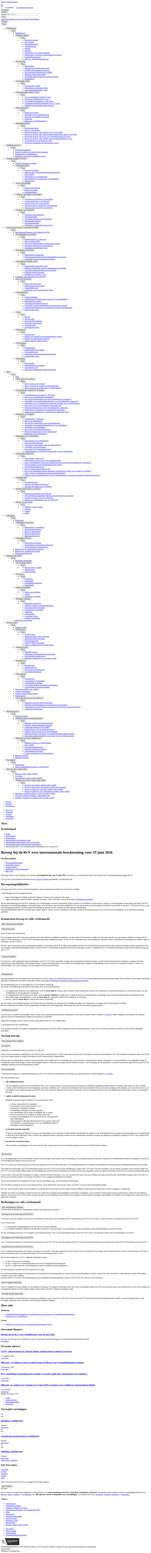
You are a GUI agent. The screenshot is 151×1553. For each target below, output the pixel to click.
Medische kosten (21, 716)
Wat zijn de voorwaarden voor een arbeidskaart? (42, 423)
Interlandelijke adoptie (33, 301)
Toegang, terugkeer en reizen (26, 163)
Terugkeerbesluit (31, 217)
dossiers (17, 1494)
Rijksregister (19, 765)
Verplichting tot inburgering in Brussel (39, 545)
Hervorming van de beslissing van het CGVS (17, 1247)
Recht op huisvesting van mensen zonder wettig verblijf (45, 787)
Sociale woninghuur (22, 691)
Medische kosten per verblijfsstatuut (38, 743)
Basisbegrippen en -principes (35, 239)
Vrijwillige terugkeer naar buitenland (38, 219)
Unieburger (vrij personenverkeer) (37, 53)
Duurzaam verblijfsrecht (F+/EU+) (37, 99)
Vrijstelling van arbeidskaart (35, 427)
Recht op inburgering (32, 532)
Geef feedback (7, 1486)
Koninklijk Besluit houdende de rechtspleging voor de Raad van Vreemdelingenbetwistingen (40, 1314)
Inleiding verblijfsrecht (12, 1421)
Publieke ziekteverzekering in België (38, 725)
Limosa (27, 511)
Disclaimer (10, 1529)
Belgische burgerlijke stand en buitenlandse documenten (45, 257)
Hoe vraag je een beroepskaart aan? (38, 449)
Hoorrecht (28, 119)
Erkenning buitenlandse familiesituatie (39, 246)
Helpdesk (9, 812)
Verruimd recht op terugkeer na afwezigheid (41, 206)
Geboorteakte (30, 614)
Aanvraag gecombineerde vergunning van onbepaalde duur (47, 412)
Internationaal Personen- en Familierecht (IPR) (32, 232)
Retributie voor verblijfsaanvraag (37, 115)
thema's (3, 1494)
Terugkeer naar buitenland (34, 215)
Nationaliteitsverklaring (33, 583)
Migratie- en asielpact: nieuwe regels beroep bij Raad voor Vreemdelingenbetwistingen (42, 1362)
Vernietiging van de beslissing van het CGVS (17, 1214)
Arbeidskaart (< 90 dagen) (34, 419)
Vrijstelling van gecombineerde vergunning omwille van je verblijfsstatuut (52, 403)
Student (27, 49)
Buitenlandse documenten (34, 255)
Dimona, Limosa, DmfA (34, 507)
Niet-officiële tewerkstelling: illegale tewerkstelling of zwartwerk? (49, 496)
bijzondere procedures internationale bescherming (69, 981)
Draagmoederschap (32, 310)
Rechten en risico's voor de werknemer (39, 498)
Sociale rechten (20, 627)
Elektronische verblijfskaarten (26, 154)
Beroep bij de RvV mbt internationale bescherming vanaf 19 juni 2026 (51, 134)
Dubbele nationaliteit (32, 618)
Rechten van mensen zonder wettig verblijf (40, 785)
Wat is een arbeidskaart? (33, 421)
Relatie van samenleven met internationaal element (43, 337)
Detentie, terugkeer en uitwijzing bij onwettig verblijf (35, 798)
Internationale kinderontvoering (36, 303)
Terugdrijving (30, 181)
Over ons (9, 810)
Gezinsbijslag (30, 679)
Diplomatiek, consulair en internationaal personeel (43, 55)
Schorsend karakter (8, 957)
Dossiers (9, 804)
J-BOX (109, 1015)
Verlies (27, 594)
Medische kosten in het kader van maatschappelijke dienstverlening (49, 734)
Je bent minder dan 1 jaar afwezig (37, 201)
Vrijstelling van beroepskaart (35, 447)
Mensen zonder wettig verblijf (26, 774)
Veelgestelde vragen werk (34, 458)
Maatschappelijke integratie (35, 608)
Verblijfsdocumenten (22, 150)
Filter (3, 17)
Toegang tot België (32, 170)
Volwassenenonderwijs (23, 553)
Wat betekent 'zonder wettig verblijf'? (29, 778)
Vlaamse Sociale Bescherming (26, 694)
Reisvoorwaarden (31, 190)
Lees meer (5, 1341)
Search (4, 12)
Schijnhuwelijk (30, 325)
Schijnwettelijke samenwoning (36, 341)
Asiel (8, 1398)
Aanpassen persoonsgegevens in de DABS (41, 270)
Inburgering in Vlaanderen (34, 527)
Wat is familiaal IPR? (32, 241)
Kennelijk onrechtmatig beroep (12, 1294)
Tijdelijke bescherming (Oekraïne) (37, 70)
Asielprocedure (11, 1400)
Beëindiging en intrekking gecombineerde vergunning (45, 410)
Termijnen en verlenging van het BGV (39, 225)
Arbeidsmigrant (30, 46)
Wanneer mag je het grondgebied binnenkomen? (43, 172)
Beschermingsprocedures (34, 747)
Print (2, 1478)
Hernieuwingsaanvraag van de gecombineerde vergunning (46, 408)
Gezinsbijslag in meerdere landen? (37, 687)
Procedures (29, 579)
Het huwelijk (29, 319)
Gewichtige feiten (31, 616)
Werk (17, 377)
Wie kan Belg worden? (33, 568)
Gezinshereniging (31, 44)
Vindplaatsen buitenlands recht (36, 248)
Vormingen (10, 816)
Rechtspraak (10, 806)
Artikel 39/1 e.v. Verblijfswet (16, 1316)
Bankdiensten (30, 665)
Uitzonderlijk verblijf (32, 86)
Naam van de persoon (33, 284)
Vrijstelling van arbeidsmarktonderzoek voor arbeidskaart (46, 425)
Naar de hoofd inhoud (9, 2)
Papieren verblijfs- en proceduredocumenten (31, 152)
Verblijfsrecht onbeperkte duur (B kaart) (39, 106)
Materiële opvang (31, 652)
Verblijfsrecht (20, 33)
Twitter (3, 1472)
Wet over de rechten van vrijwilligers (38, 487)
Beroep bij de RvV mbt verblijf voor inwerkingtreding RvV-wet (48, 139)
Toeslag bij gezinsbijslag (34, 709)
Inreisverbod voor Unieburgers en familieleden (42, 179)
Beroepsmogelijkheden (14, 863)
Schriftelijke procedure (9, 1010)
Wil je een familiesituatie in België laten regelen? (43, 244)
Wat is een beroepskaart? (34, 443)
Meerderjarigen (30, 572)
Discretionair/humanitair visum (36, 90)
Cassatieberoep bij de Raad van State (38, 141)
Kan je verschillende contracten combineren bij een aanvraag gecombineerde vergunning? (58, 463)
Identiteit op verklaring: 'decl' (35, 275)
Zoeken (4, 14)
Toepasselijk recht (31, 288)
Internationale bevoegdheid (35, 286)
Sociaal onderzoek (31, 641)
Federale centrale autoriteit (34, 272)
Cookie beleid (11, 1533)
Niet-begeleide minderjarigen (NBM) (38, 72)
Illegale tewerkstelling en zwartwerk (38, 494)
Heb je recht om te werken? (35, 384)
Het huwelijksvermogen (33, 321)
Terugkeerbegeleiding (33, 221)
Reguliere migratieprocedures (35, 749)
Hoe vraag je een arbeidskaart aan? (37, 430)
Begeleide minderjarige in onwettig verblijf (40, 658)
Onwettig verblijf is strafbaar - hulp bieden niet (32, 796)
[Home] (5, 10)
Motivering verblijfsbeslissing (35, 121)
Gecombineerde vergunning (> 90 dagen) (40, 395)
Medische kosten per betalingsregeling (39, 723)
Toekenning (29, 581)
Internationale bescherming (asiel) (37, 68)
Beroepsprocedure (12, 1402)
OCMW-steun (30, 634)
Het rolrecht (6, 1046)
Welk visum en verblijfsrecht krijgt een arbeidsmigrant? (45, 473)
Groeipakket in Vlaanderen (35, 681)
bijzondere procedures (85, 899)
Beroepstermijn (7, 974)
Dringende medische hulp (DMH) (37, 727)
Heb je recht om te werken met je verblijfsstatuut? (43, 388)
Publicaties (10, 818)
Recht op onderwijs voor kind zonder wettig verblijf (44, 789)
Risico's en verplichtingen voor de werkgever (41, 500)
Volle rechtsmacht (8, 929)
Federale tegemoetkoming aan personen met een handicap (46, 705)
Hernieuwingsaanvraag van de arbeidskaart (41, 432)
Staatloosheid (29, 79)
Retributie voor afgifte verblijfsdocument (30, 156)
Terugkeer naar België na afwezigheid (39, 199)
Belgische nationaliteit (23, 560)
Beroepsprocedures (32, 128)
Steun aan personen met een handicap (38, 703)
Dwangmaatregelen (32, 223)
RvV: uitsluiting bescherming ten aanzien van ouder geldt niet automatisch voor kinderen (44, 1374)
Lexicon (9, 814)
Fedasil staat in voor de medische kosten (39, 729)
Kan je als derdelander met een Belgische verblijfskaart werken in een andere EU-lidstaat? (58, 471)
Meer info (9, 871)
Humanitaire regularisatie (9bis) (36, 88)
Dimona (28, 509)
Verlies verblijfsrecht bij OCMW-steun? (39, 645)
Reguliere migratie (31, 40)
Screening (19, 776)
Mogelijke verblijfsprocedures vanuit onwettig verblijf (35, 794)
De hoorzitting (6, 1154)
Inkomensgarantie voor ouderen (27, 689)
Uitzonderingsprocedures (34, 751)
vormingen (99, 1494)
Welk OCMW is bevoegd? (34, 643)
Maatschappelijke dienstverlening (37, 637)
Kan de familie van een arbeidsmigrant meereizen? (43, 465)
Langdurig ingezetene (33, 57)
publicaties (125, 1494)
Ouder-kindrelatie (31, 297)
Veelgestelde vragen (32, 356)
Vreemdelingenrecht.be (24, 8)
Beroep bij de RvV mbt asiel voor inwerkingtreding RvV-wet (47, 137)
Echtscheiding (30, 348)
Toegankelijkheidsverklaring (16, 1535)
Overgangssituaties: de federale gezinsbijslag (41, 685)
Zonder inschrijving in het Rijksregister (39, 753)
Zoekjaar (28, 51)
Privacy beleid (11, 1531)
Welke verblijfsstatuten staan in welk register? (32, 767)
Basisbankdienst (31, 668)
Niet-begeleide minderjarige (35, 656)
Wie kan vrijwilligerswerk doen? (37, 484)
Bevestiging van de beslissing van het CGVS (17, 1237)
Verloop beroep (11, 867)
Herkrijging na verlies (33, 596)
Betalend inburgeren (32, 536)
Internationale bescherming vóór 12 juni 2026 (23, 842)
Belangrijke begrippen (33, 603)
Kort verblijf (29, 42)
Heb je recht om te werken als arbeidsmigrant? (42, 386)
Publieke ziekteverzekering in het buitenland (41, 732)
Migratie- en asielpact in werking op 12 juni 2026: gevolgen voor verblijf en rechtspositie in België (48, 1385)
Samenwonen (30, 334)
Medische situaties (22, 758)
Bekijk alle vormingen (9, 1460)
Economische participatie (34, 610)
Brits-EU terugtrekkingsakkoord (36, 59)
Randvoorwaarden (31, 113)
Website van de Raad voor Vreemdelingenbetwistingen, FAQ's (29, 1324)
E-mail (3, 1476)
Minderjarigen (30, 570)
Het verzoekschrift (8, 1069)
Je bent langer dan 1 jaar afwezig (37, 203)
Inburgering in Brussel (33, 543)
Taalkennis (29, 612)
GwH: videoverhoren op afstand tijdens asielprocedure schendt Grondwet (36, 1351)
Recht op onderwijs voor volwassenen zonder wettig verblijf (47, 791)
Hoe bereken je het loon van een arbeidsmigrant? (43, 460)
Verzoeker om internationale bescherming (40, 654)
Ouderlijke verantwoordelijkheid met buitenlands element (46, 306)
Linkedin (4, 1474)
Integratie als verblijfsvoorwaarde (37, 117)
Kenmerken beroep (13, 865)
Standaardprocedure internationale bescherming (23, 845)
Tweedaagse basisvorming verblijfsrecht (20, 1436)
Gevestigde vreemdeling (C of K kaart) (39, 101)
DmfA (27, 513)
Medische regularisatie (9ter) (35, 75)
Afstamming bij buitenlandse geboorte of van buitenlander (46, 299)
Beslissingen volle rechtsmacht (17, 869)
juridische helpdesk (111, 1494)
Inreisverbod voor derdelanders (36, 177)
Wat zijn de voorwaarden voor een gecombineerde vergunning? (48, 399)
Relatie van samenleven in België (37, 339)
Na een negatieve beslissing (11, 1282)
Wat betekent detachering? (34, 467)
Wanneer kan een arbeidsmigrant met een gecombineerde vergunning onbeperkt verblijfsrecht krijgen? (62, 475)
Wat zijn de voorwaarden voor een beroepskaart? (43, 445)
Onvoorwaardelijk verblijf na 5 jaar (38, 97)
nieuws (10, 1494)
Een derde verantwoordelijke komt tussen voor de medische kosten (49, 736)
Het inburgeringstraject (33, 529)
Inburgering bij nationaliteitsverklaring (29, 549)
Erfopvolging (29, 363)
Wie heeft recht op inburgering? (36, 547)
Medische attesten (21, 756)
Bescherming (29, 66)
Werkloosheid (20, 696)
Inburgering (19, 520)
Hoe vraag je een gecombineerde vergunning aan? (43, 406)
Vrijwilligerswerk (31, 482)
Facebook (4, 1469)
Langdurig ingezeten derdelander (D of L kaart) (42, 103)
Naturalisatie (29, 585)
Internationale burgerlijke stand (36, 266)
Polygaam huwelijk (32, 327)
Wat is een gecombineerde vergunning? (39, 397)
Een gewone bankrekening (34, 670)
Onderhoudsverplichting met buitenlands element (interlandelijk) (48, 308)
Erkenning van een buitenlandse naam (39, 290)
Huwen (27, 317)
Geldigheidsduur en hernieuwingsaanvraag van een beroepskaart (49, 451)
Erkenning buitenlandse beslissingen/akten (40, 354)
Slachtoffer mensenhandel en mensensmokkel (41, 77)
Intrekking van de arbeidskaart (36, 434)
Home (8, 834)
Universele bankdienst (33, 672)
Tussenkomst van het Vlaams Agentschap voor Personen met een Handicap (53, 707)
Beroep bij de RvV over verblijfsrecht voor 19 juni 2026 (28, 1334)
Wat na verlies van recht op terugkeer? (39, 208)
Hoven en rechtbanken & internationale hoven (42, 143)
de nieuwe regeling (41, 879)
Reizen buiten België (32, 188)
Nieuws (8, 802)
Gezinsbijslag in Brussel (33, 683)
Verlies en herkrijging (32, 592)
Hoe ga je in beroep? (32, 130)
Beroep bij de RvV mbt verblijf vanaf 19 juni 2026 (43, 132)
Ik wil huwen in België (33, 323)
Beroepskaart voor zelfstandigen (36, 441)
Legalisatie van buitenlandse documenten (40, 259)
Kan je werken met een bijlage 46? (37, 469)
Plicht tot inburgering (32, 534)
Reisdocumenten (31, 192)
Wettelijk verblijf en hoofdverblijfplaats (39, 606)
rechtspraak (27, 1494)
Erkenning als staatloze (23, 620)
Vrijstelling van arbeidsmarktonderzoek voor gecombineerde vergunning (51, 401)
